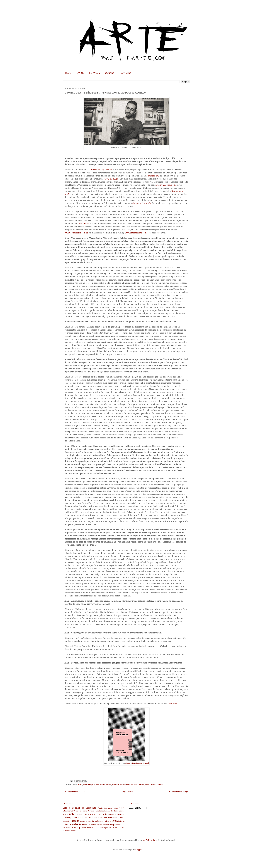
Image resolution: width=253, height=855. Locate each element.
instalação (99, 821)
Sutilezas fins (108, 811)
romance (66, 831)
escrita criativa (105, 785)
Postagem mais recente (75, 792)
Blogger (138, 850)
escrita (96, 785)
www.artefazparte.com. (136, 233)
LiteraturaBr (83, 224)
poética (90, 828)
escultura (112, 817)
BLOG (68, 73)
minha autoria (139, 785)
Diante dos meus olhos (108, 808)
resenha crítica (117, 828)
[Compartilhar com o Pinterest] (85, 781)
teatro (73, 831)
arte (72, 814)
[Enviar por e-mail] (75, 781)
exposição (66, 821)
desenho (121, 814)
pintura (66, 828)
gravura (83, 821)
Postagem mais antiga (178, 792)
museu (85, 825)
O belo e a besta (80, 811)
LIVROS (80, 73)
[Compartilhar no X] (80, 781)
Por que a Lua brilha (96, 811)
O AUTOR (110, 73)
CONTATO (125, 73)
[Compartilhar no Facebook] (83, 781)
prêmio (96, 828)
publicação (104, 828)
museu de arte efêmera (154, 785)
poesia (74, 828)
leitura (122, 785)
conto (80, 785)
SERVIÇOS (94, 73)
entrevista (78, 817)
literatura (129, 785)
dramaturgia (88, 785)
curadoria (112, 814)
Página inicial (127, 792)
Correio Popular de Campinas (79, 808)
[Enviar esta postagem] (71, 781)
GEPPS (122, 808)
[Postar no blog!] (78, 781)
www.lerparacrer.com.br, (76, 233)
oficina (110, 825)
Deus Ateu (172, 704)
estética (122, 817)
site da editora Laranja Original (137, 763)
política (82, 828)
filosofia (115, 785)
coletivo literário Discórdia (88, 814)
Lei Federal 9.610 (149, 840)
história (91, 821)
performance (119, 825)
